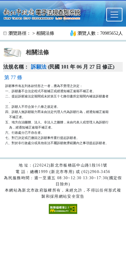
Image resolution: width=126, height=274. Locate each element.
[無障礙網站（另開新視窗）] (63, 208)
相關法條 (45, 33)
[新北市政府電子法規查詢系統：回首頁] (43, 13)
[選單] (114, 14)
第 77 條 (13, 77)
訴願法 (39, 66)
